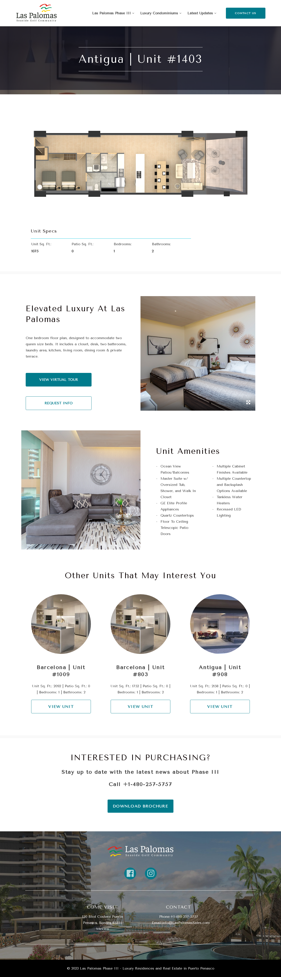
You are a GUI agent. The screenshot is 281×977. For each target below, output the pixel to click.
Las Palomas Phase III (112, 13)
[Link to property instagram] (151, 873)
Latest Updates (200, 13)
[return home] (140, 851)
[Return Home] (36, 13)
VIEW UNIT (61, 706)
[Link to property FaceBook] (130, 873)
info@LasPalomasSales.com (186, 923)
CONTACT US (245, 13)
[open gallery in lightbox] (248, 403)
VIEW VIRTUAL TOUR (58, 380)
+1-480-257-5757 (147, 784)
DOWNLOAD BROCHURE (140, 806)
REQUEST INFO (59, 403)
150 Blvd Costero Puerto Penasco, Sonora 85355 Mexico (102, 922)
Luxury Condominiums (159, 13)
